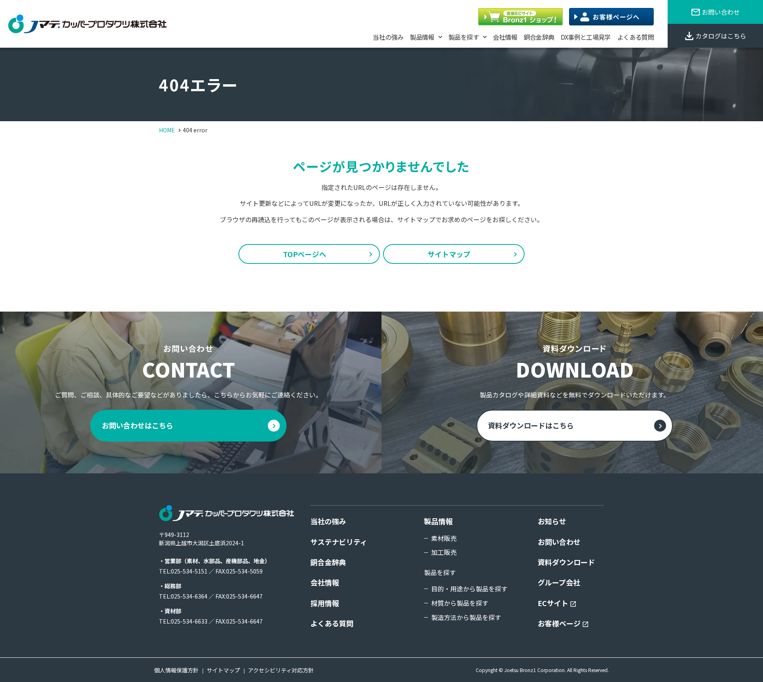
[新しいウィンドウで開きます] (520, 16)
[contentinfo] (381, 577)
